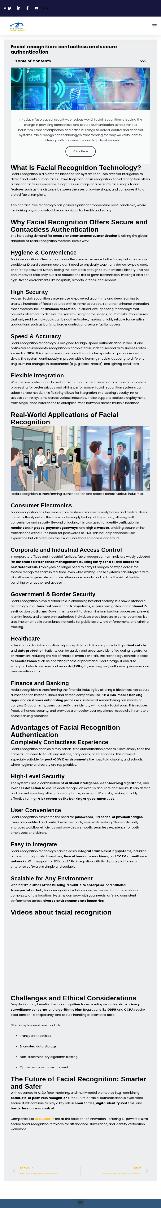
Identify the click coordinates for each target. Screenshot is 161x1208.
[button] (5, 8)
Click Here (80, 151)
